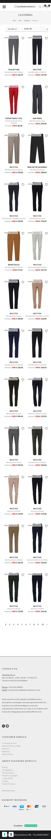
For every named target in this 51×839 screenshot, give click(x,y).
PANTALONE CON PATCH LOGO (13, 219)
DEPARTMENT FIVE (13, 118)
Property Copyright (10, 775)
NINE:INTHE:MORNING (37, 167)
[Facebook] (3, 726)
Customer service (9, 743)
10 (43, 624)
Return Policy (7, 754)
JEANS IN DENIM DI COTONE (37, 560)
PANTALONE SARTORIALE (14, 72)
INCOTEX (37, 70)
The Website (7, 770)
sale (20, 20)
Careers (5, 781)
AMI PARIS (37, 118)
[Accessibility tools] (11, 834)
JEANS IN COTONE (13, 511)
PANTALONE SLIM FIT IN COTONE (13, 122)
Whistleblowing (8, 790)
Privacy (5, 767)
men (14, 20)
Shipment (6, 751)
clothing (27, 20)
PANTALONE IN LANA (37, 121)
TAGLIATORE (13, 70)
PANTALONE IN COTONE (37, 72)
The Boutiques (8, 773)
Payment (5, 749)
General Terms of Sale (11, 746)
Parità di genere (9, 784)
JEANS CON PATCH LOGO (37, 267)
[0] (47, 7)
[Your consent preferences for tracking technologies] (4, 834)
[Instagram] (7, 726)
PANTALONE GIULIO (37, 170)
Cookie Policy (7, 778)
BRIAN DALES (13, 265)
